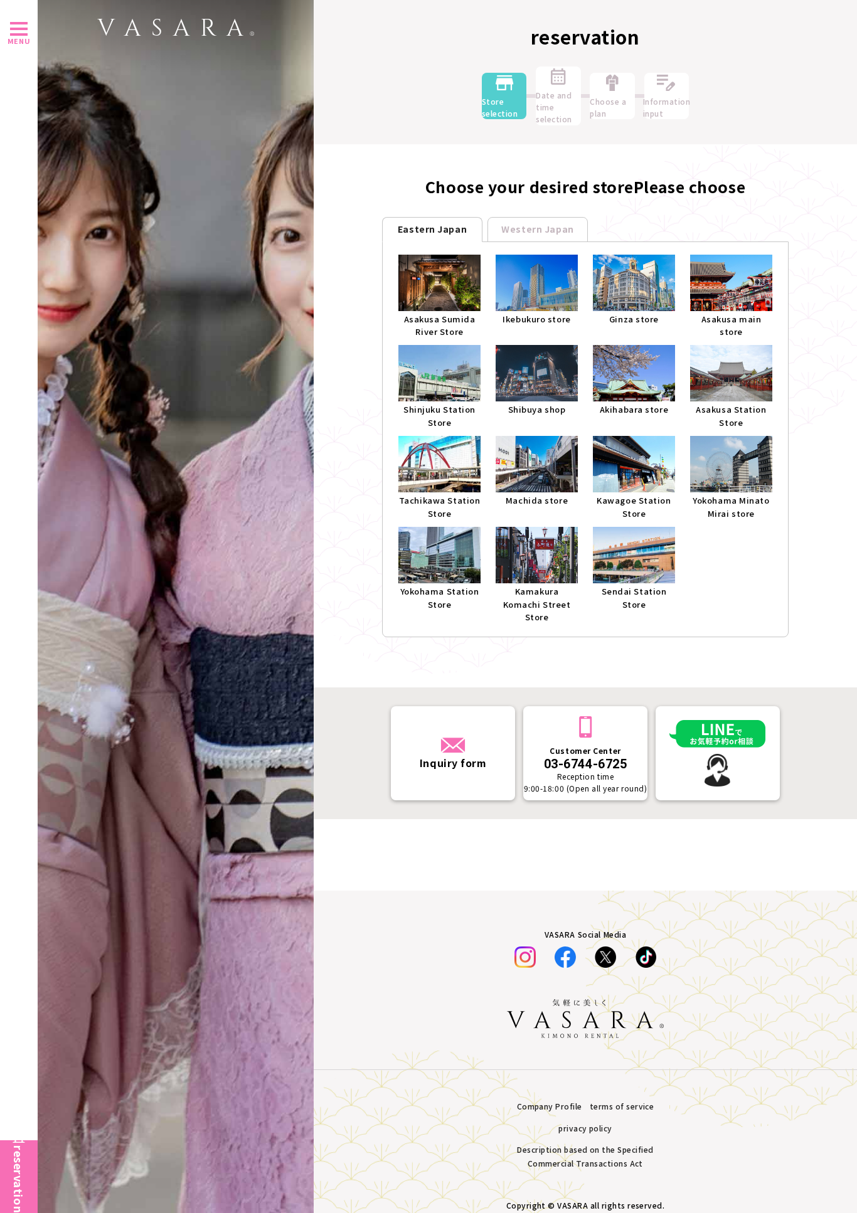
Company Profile (549, 1106)
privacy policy (585, 1128)
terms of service (622, 1106)
